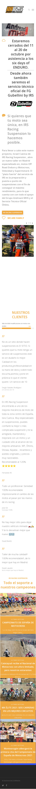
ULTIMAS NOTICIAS (17, 619)
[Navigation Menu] (33, 10)
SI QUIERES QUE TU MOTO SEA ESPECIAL (15, 30)
